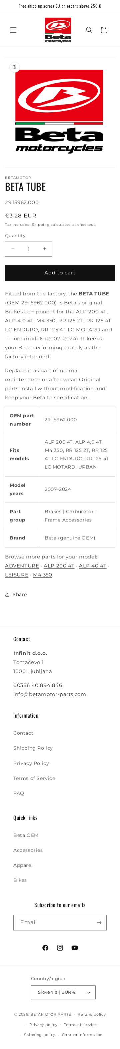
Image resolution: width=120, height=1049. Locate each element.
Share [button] (20, 594)
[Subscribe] (99, 922)
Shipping (41, 224)
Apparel (23, 865)
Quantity (15, 235)
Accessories (28, 850)
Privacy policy (43, 1024)
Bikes (20, 880)
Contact (23, 733)
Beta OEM (26, 835)
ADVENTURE (22, 565)
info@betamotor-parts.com (49, 694)
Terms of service (80, 1024)
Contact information (82, 1034)
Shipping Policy (33, 748)
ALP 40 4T (92, 565)
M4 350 (42, 574)
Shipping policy (40, 1034)
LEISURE (16, 574)
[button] (13, 30)
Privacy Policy (31, 763)
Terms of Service (34, 778)
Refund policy (92, 1014)
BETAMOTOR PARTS (50, 1014)
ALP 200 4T (59, 565)
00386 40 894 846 (37, 685)
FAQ (18, 793)
